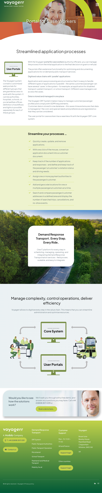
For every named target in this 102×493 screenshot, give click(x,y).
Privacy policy (29, 484)
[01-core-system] (53, 321)
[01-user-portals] (53, 353)
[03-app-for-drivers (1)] (85, 337)
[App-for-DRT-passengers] (22, 337)
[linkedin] (95, 483)
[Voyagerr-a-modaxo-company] (13, 429)
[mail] (98, 483)
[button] (61, 4)
